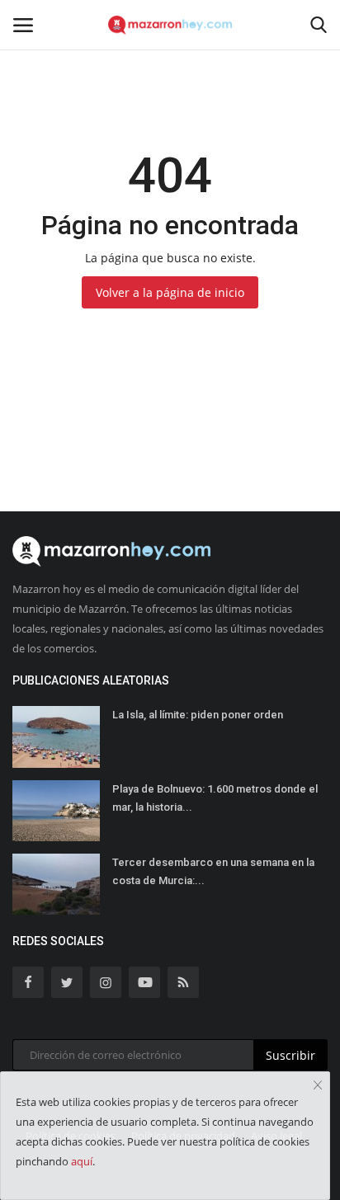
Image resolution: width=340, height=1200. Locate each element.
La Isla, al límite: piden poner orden (197, 714)
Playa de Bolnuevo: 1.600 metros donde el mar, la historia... (215, 798)
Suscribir (290, 1055)
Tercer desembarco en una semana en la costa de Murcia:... (213, 871)
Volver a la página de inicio (170, 292)
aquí (81, 1161)
